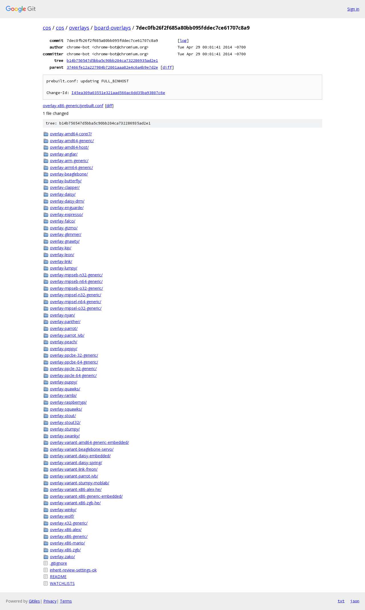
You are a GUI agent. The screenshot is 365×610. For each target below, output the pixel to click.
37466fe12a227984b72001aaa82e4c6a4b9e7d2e (112, 67)
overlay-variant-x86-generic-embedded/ (86, 496)
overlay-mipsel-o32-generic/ (76, 308)
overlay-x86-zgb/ (65, 549)
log (183, 40)
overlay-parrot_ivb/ (67, 335)
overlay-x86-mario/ (67, 543)
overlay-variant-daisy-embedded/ (80, 455)
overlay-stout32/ (65, 422)
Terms (66, 601)
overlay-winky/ (63, 509)
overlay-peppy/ (63, 348)
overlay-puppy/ (63, 382)
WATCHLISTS (62, 583)
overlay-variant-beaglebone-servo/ (81, 449)
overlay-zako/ (62, 556)
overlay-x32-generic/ (69, 523)
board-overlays (112, 27)
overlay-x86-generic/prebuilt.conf (73, 105)
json (354, 600)
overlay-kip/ (60, 247)
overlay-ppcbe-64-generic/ (74, 362)
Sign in (353, 9)
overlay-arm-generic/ (69, 160)
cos (47, 27)
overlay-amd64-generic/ (72, 140)
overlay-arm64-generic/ (71, 167)
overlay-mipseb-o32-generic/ (76, 288)
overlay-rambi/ (63, 395)
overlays (79, 27)
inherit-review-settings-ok (73, 570)
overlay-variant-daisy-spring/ (76, 462)
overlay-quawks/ (65, 388)
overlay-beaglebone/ (69, 174)
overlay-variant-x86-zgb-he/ (75, 502)
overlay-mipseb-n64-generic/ (76, 281)
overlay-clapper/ (65, 187)
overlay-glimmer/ (65, 234)
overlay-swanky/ (65, 435)
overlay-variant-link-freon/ (74, 469)
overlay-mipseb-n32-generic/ (76, 275)
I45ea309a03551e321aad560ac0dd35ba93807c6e (118, 92)
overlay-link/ (61, 261)
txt (341, 600)
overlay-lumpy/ (63, 268)
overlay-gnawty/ (65, 241)
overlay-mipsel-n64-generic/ (75, 301)
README (58, 576)
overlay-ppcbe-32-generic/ (74, 355)
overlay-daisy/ (63, 194)
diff (167, 67)
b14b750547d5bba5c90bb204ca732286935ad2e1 (112, 60)
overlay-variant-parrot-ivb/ (74, 476)
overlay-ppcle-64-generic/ (73, 375)
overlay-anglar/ (64, 154)
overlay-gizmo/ (64, 227)
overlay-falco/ (62, 221)
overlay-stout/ (63, 415)
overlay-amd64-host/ (69, 147)
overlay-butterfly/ (66, 180)
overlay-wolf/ (62, 516)
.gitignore (58, 563)
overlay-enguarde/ (67, 207)
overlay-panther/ (65, 321)
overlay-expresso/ (66, 214)
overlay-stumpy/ (65, 429)
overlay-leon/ (62, 254)
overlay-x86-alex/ (66, 529)
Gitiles (34, 601)
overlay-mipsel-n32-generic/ (75, 294)
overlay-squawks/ (66, 409)
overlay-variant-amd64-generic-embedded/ (89, 442)
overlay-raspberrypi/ (68, 402)
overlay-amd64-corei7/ (71, 133)
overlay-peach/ (63, 341)
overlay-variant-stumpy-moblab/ (79, 482)
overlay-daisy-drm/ (67, 201)
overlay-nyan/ (62, 315)
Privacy (49, 601)
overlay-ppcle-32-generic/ (73, 368)
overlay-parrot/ (64, 328)
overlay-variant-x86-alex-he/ (76, 489)
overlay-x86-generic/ (69, 536)
